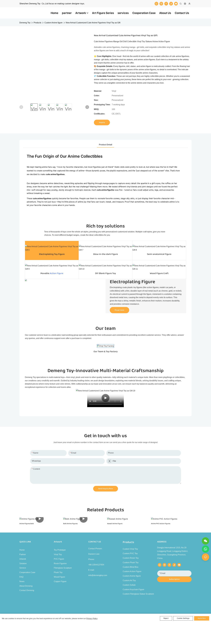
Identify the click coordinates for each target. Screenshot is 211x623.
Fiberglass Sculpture (63, 568)
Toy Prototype (60, 550)
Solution (23, 563)
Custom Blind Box (130, 567)
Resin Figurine (60, 563)
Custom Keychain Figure (133, 589)
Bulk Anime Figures (70, 523)
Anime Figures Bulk (26, 523)
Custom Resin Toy (131, 558)
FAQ (21, 577)
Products (37, 23)
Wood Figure (59, 577)
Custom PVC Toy (130, 553)
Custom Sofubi (129, 585)
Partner (22, 554)
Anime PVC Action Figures (160, 523)
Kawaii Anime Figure (114, 523)
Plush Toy (58, 572)
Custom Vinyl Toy (130, 549)
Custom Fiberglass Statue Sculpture (138, 594)
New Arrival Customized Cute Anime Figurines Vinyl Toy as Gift (93, 23)
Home (22, 550)
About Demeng (25, 586)
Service (22, 568)
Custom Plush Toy (130, 562)
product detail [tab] (105, 145)
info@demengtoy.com (97, 575)
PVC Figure (59, 559)
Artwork (22, 559)
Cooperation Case (27, 572)
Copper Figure (60, 581)
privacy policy (92, 618)
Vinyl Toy (58, 554)
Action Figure (56, 273)
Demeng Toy (24, 23)
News (21, 581)
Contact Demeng (26, 590)
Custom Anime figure (53, 23)
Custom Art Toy (129, 580)
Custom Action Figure (132, 571)
